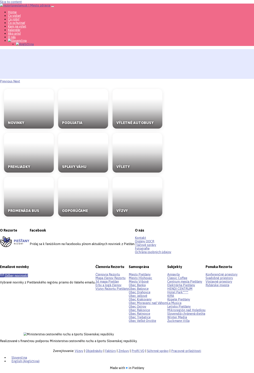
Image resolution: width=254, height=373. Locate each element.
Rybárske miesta (217, 285)
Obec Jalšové (138, 296)
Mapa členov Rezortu (110, 278)
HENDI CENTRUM (179, 288)
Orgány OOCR (144, 241)
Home (12, 12)
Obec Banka (137, 285)
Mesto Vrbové (139, 281)
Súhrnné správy (158, 351)
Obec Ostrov (137, 306)
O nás (12, 37)
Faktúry (110, 351)
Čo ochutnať (16, 23)
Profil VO (138, 351)
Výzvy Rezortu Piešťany (112, 288)
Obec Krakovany (140, 299)
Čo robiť (13, 19)
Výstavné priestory (219, 281)
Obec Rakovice (139, 310)
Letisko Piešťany (179, 306)
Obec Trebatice (140, 317)
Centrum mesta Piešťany (184, 281)
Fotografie (142, 248)
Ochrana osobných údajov (153, 252)
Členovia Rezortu (107, 274)
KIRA (170, 296)
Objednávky (94, 351)
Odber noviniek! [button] (16, 275)
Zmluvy (123, 351)
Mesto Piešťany (140, 274)
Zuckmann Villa (178, 320)
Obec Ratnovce (139, 313)
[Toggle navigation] (52, 6)
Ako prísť (14, 33)
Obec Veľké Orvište (142, 320)
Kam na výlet (17, 26)
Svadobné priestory (219, 278)
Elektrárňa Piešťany (181, 285)
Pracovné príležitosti (186, 351)
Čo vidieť (14, 15)
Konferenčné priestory (222, 274)
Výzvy (79, 351)
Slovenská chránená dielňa (186, 313)
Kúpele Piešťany (178, 299)
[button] (6, 81)
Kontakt (140, 237)
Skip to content (11, 2)
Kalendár (14, 30)
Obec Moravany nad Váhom (148, 303)
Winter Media (177, 317)
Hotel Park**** (177, 292)
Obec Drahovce (139, 292)
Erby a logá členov (108, 285)
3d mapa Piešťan (107, 281)
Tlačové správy (145, 245)
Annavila (173, 274)
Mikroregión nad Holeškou (186, 310)
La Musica (174, 303)
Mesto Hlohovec (140, 278)
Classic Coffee (177, 278)
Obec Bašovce (139, 288)
